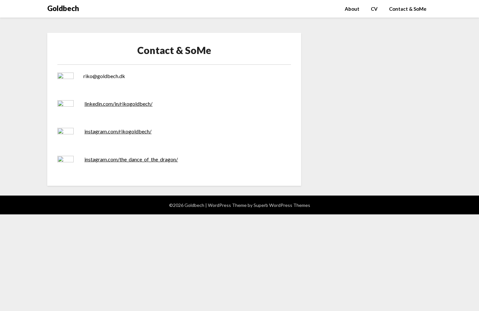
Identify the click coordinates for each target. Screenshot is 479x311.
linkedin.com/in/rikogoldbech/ (118, 104)
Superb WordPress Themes (282, 205)
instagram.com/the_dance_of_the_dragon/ (131, 159)
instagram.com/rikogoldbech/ (118, 131)
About (352, 9)
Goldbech (63, 8)
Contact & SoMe (408, 9)
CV (374, 9)
